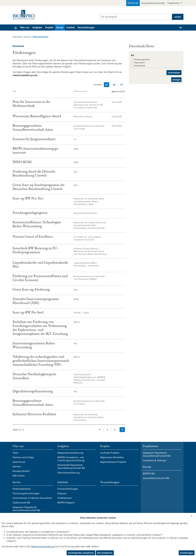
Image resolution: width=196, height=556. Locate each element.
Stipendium (139, 62)
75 (122, 85)
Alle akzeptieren (104, 552)
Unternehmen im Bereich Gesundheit (32, 497)
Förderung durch (80, 91)
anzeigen (176, 79)
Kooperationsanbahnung (70, 452)
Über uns (24, 27)
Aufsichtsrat (19, 461)
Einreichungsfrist (118, 91)
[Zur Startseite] (24, 15)
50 (115, 85)
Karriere (17, 466)
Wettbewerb (139, 65)
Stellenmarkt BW (21, 502)
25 (107, 85)
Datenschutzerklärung (43, 546)
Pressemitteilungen (67, 488)
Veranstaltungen (86, 27)
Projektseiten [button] (174, 3)
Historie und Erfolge (23, 457)
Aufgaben (37, 27)
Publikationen (64, 497)
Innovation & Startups (154, 460)
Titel (14, 91)
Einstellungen (186, 552)
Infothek (70, 27)
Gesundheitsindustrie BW (152, 3)
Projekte (49, 27)
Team (15, 452)
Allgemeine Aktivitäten (112, 457)
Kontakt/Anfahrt (21, 471)
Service (59, 27)
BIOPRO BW (133, 3)
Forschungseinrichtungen (26, 493)
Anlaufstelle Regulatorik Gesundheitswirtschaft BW (71, 466)
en (180, 27)
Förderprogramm (142, 59)
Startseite (17, 36)
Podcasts (62, 493)
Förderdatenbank (22, 488)
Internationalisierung (68, 472)
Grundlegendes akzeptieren (81, 552)
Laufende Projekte (109, 452)
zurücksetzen (174, 72)
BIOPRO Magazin (66, 502)
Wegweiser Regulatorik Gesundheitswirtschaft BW (26, 509)
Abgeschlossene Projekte (113, 461)
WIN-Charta (18, 475)
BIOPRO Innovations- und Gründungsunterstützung (71, 459)
